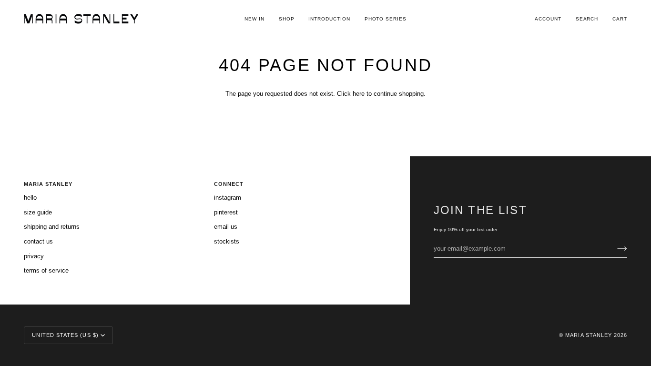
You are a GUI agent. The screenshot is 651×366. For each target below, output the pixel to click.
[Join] (614, 248)
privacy (34, 256)
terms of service (46, 270)
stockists (226, 241)
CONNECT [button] (229, 184)
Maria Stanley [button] (48, 184)
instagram (227, 197)
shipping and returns (52, 226)
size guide (38, 212)
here (359, 93)
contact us (38, 241)
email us (225, 226)
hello (30, 197)
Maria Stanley (588, 335)
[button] (287, 19)
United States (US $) (65, 335)
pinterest (226, 212)
